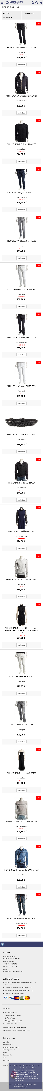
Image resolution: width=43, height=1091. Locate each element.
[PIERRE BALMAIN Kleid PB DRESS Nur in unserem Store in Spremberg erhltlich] (21, 615)
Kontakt (6, 1042)
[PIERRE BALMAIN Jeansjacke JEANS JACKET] (21, 857)
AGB (4, 1058)
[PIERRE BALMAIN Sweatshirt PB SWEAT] (21, 567)
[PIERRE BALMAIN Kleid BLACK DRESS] (21, 518)
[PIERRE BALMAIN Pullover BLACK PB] (21, 131)
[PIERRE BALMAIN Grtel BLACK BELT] (21, 421)
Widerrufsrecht (8, 1045)
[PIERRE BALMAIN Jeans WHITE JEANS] (21, 373)
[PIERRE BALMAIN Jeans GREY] (21, 712)
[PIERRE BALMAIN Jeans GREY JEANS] (21, 34)
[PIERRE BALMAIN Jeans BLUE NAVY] (21, 180)
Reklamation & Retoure (11, 1047)
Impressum (7, 1060)
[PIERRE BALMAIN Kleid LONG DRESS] (21, 760)
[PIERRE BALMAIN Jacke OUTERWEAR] (21, 470)
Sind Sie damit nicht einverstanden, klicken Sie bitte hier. (25, 1085)
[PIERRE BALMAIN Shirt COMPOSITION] (21, 808)
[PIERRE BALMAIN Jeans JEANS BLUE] (21, 905)
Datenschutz (7, 1055)
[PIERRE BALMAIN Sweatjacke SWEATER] (21, 83)
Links (5, 1052)
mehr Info (21, 65)
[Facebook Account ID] (3, 944)
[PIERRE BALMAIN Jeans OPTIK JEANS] (21, 276)
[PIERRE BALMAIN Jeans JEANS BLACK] (21, 325)
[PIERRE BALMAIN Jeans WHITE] (21, 663)
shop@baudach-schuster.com (13, 971)
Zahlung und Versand (10, 1050)
